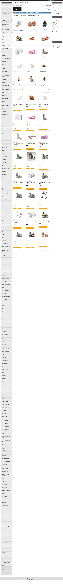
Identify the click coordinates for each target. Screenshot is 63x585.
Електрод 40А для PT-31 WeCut (31, 143)
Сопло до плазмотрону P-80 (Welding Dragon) (18, 242)
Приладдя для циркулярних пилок (6, 260)
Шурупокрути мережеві (5, 188)
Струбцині (3, 234)
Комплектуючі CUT (4, 39)
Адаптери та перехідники (5, 288)
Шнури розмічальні (4, 156)
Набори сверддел (4, 207)
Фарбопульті (3, 372)
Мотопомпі (3, 341)
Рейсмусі (3, 108)
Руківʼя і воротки (4, 389)
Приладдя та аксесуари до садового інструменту (5, 554)
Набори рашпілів (4, 378)
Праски (3, 476)
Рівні (2, 151)
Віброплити (3, 68)
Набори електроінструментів (6, 279)
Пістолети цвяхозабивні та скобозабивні (5, 219)
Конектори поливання (5, 505)
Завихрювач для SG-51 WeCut (43, 104)
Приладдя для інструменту (5, 530)
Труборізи (3, 366)
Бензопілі (3, 336)
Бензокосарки (4, 331)
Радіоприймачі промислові (5, 278)
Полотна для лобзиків (5, 255)
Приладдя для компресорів (6, 77)
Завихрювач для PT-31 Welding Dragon (18, 105)
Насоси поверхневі (4, 469)
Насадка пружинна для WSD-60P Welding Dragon (44, 202)
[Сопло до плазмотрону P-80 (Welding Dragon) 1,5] (19, 195)
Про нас (27, 12)
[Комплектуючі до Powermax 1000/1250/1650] (44, 79)
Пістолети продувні (4, 464)
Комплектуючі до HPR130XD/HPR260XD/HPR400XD (18, 30)
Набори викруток (4, 126)
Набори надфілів (4, 375)
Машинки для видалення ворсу (6, 490)
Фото (2, 571)
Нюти (2, 381)
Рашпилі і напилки (4, 325)
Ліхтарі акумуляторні (4, 144)
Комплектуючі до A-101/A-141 (43, 43)
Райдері (3, 342)
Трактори (3, 339)
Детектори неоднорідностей (6, 348)
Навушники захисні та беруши (6, 296)
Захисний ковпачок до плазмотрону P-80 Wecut (31, 183)
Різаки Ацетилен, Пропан (5, 29)
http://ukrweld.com (54, 29)
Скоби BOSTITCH (4, 411)
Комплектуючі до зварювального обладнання (6, 21)
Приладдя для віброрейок (5, 85)
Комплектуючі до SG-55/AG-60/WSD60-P (30, 57)
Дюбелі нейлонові (4, 444)
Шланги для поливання (5, 508)
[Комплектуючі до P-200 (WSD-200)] (18, 38)
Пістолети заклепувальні (5, 291)
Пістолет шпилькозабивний (5, 407)
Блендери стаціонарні (5, 479)
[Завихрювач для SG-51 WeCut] (45, 97)
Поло (2, 308)
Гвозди (3, 51)
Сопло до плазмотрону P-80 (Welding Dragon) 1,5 (18, 202)
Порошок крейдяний (5, 395)
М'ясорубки (3, 517)
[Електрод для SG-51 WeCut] (45, 117)
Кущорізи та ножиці (4, 147)
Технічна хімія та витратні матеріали (5, 25)
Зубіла (2, 209)
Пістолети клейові (4, 352)
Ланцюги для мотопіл (5, 272)
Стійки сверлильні (4, 61)
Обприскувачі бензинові (5, 533)
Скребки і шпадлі (4, 326)
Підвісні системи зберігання (5, 458)
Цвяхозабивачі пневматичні (5, 404)
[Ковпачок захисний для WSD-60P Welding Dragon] (45, 136)
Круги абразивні (4, 544)
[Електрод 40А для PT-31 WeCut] (32, 136)
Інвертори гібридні (4, 95)
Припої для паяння (4, 522)
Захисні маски (3, 510)
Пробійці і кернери (4, 145)
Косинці (3, 154)
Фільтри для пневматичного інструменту (5, 475)
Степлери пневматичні (5, 410)
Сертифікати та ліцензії (5, 569)
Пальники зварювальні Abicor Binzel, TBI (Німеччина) (6, 14)
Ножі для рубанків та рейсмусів (6, 123)
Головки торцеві (4, 223)
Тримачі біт (3, 258)
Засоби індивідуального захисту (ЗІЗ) (5, 18)
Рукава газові (3, 30)
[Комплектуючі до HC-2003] (44, 24)
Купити (17, 110)
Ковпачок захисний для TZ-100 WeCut (31, 222)
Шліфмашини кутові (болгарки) (6, 193)
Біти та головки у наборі (5, 157)
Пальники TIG (3, 42)
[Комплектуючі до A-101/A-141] (44, 38)
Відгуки (3, 566)
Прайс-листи (3, 572)
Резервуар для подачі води (6, 546)
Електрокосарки (4, 332)
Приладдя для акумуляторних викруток (6, 437)
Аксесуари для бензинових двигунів (5, 76)
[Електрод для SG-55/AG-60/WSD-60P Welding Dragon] (19, 136)
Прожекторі (3, 531)
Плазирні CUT (3, 40)
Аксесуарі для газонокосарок (6, 299)
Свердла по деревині (5, 240)
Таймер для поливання (5, 563)
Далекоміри (3, 215)
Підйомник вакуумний (5, 319)
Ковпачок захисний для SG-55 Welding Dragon (30, 124)
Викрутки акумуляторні (5, 317)
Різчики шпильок (4, 281)
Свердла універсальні (5, 244)
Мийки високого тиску (5, 282)
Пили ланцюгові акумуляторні (6, 290)
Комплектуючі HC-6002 (42, 71)
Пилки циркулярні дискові (5, 176)
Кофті (2, 313)
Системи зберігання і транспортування (4, 524)
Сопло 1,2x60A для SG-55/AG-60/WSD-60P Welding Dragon (43, 163)
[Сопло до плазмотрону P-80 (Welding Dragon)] (19, 234)
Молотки (3, 119)
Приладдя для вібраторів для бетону (6, 73)
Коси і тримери (4, 565)
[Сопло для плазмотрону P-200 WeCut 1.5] (32, 234)
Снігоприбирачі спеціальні (5, 355)
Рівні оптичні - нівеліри (5, 238)
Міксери (3, 138)
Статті (2, 574)
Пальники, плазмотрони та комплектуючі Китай (5, 33)
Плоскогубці (3, 235)
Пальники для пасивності (5, 45)
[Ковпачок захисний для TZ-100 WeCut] (32, 215)
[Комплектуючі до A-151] (31, 38)
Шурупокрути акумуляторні (5, 186)
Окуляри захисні (4, 293)
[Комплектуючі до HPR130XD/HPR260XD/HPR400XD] (18, 24)
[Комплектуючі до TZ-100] (18, 51)
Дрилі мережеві (4, 111)
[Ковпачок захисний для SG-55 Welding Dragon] (32, 117)
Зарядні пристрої (4, 116)
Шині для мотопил (4, 273)
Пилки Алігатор (4, 174)
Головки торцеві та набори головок (5, 527)
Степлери (3, 135)
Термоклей (3, 398)
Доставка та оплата (38, 12)
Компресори (3, 55)
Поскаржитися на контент (31, 578)
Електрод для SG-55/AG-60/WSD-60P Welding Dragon (18, 144)
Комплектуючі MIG (4, 37)
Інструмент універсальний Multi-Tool (6, 206)
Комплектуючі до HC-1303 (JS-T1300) (31, 29)
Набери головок (4, 159)
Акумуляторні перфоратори (6, 168)
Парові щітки (3, 358)
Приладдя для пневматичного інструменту (6, 466)
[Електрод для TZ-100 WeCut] (45, 234)
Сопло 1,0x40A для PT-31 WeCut (31, 104)
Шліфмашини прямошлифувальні (4, 192)
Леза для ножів (4, 229)
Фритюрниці (3, 547)
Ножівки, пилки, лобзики (5, 125)
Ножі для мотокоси (4, 270)
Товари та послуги (4, 4)
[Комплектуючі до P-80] (44, 51)
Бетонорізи (3, 396)
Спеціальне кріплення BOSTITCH (5, 450)
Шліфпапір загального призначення (5, 431)
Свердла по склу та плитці (5, 243)
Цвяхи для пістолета (4, 262)
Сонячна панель (4, 92)
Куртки (3, 311)
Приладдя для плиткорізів (5, 89)
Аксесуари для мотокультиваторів (4, 345)
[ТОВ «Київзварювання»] (17, 9)
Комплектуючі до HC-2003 (43, 29)
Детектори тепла (4, 322)
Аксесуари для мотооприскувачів (4, 418)
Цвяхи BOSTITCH (4, 413)
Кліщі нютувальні (4, 323)
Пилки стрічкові (4, 180)
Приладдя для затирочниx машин (5, 87)
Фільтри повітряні (4, 455)
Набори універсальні (4, 220)
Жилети (3, 314)
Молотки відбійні (4, 120)
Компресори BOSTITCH (5, 405)
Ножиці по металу (4, 165)
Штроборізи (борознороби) (5, 185)
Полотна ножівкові (4, 228)
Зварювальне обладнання (5, 7)
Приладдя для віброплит (5, 71)
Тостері (3, 478)
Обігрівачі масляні (4, 513)
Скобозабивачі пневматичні (5, 408)
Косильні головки (4, 269)
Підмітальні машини (4, 438)
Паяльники (3, 528)
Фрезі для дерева (4, 275)
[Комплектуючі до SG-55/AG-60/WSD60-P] (31, 51)
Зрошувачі (3, 507)
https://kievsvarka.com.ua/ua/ (56, 32)
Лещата (3, 390)
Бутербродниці (4, 502)
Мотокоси (3, 329)
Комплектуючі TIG (4, 34)
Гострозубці (3, 393)
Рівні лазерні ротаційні (5, 216)
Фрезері (3, 142)
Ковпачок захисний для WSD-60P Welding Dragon (44, 144)
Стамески (3, 136)
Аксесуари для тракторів (5, 346)
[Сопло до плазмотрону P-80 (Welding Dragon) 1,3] (45, 175)
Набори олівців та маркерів (5, 351)
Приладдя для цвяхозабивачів (6, 284)
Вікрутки (3, 231)
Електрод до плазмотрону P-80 (18, 182)
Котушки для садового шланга (6, 562)
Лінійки (3, 349)
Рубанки (3, 133)
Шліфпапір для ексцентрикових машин (6, 253)
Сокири (3, 141)
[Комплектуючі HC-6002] (44, 65)
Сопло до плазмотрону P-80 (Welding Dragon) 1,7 (31, 202)
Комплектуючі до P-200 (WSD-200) (18, 43)
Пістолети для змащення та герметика (5, 130)
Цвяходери (3, 222)
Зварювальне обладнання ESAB (6, 8)
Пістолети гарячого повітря (5, 128)
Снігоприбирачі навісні (5, 363)
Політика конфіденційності (38, 578)
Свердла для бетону (5, 203)
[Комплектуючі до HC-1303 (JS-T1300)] (31, 24)
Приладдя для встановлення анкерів (6, 66)
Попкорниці (3, 485)
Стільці (2, 386)
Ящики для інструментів (5, 232)
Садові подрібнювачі (5, 369)
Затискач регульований (5, 392)
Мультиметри (3, 433)
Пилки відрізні (4, 285)
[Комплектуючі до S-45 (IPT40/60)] (31, 79)
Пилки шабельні (4, 179)
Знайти (48, 5)
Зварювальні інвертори (5, 98)
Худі (2, 534)
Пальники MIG (3, 36)
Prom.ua (36, 577)
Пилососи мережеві (4, 484)
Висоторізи (3, 540)
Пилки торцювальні (4, 183)
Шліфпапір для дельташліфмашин (4, 248)
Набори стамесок (4, 162)
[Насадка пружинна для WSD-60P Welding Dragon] (45, 195)
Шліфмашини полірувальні (5, 189)
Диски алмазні (4, 256)
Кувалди (3, 225)
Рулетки (3, 153)
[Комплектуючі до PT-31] (18, 65)
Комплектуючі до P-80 (42, 57)
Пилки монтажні (4, 171)
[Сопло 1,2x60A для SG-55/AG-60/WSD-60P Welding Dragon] (45, 156)
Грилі (2, 499)
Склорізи (3, 387)
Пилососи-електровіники (5, 429)
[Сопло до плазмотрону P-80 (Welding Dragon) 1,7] (32, 195)
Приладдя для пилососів (5, 148)
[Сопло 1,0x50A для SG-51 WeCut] (19, 156)
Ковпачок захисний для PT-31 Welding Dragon (17, 124)
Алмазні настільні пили (5, 537)
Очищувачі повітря (4, 487)
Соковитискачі (4, 482)
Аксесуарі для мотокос (5, 420)
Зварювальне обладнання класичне (5, 53)
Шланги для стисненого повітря (6, 471)
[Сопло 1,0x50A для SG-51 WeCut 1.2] (32, 156)
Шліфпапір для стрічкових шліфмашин (5, 251)
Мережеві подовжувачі (5, 559)
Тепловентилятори (4, 516)
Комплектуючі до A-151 (29, 43)
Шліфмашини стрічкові (5, 196)
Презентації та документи (5, 568)
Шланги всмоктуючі (4, 472)
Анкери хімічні (4, 64)
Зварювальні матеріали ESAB (6, 11)
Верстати (3, 213)
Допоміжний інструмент (5, 360)
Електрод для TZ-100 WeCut (43, 241)
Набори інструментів (4, 556)
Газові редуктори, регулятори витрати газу (6, 27)
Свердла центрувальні (5, 550)
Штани (2, 302)
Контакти (31, 12)
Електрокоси (3, 210)
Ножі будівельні (4, 122)
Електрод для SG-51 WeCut (43, 123)
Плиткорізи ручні (4, 82)
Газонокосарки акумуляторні (6, 276)
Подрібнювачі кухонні (5, 496)
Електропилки (3, 338)
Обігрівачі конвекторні (5, 514)
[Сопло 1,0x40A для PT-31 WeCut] (32, 97)
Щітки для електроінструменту (6, 263)
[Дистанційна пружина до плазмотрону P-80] (19, 215)
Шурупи (3, 287)
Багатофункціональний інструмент (5, 103)
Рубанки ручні (4, 357)
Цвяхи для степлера (4, 383)
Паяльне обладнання (5, 48)
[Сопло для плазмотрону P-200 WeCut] (45, 215)
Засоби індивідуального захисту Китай (5, 16)
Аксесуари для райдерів (5, 426)
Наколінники (3, 456)
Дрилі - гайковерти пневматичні (6, 461)
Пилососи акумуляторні (5, 401)
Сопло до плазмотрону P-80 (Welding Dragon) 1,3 (44, 183)
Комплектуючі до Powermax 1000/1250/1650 (43, 85)
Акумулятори (3, 101)
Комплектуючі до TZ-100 (17, 57)
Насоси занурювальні (5, 468)
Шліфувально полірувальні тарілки (5, 266)
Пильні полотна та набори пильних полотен (5, 543)
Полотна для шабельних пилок (6, 246)
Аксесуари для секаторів (5, 519)
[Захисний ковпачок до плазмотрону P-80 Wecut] (32, 175)
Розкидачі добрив (4, 416)
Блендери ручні (4, 481)
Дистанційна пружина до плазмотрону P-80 (17, 222)
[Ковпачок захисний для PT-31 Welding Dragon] (19, 117)
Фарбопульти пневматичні (5, 462)
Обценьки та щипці (4, 399)
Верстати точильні (4, 539)
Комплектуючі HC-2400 (16, 84)
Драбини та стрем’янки (5, 560)
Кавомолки (3, 493)
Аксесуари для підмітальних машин (6, 446)
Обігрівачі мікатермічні (5, 511)
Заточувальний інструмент (5, 421)
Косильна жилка (4, 267)
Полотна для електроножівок (6, 402)
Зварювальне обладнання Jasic (6, 5)
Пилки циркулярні (4, 182)
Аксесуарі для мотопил (5, 423)
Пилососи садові (4, 212)
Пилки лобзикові (4, 177)
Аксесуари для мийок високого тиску (6, 441)
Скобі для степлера (4, 226)
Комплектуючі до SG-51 (29, 71)
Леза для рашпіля (4, 384)
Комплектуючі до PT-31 (16, 71)
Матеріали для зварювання (5, 10)
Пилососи (3, 132)
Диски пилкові (4, 199)
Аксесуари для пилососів (5, 549)
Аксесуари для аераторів (5, 453)
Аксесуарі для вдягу (4, 316)
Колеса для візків (4, 557)
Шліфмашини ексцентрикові (6, 198)
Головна (15, 12)
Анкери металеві (4, 442)
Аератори (3, 320)
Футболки (3, 305)
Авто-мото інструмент (5, 354)
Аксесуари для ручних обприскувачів (5, 335)
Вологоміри (3, 361)
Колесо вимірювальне (5, 452)
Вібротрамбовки (4, 79)
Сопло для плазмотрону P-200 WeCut (44, 221)
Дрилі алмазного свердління (6, 58)
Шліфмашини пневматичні (5, 459)
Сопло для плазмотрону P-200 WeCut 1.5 (31, 242)
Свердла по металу (4, 241)
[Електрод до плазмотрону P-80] (19, 175)
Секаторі (3, 536)
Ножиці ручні (3, 139)
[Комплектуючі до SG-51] (31, 65)
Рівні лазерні (3, 150)
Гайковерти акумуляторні (5, 105)
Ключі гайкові (3, 117)
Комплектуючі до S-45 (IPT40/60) (31, 84)
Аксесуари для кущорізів (5, 520)
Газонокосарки (4, 552)
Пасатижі (3, 237)
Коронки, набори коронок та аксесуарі (6, 202)
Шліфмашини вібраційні (5, 195)
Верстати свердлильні (5, 114)
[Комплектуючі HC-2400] (18, 79)
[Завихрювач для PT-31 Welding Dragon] (19, 97)
